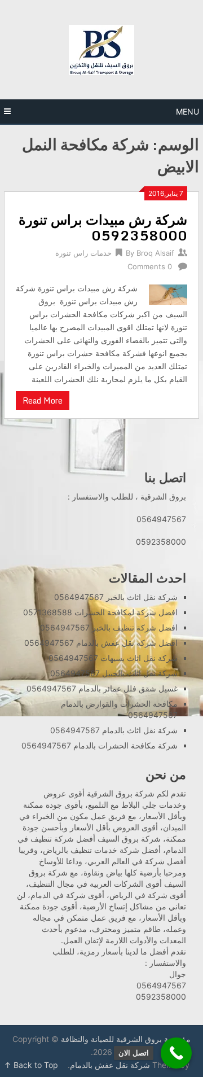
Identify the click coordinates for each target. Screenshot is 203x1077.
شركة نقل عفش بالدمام (110, 1065)
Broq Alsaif (155, 252)
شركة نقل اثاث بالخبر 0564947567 (116, 597)
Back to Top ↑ (31, 1065)
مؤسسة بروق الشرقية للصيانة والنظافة (126, 1039)
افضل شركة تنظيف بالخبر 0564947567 (109, 627)
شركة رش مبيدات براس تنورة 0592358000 (103, 227)
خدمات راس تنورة (83, 252)
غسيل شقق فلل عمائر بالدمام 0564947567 (102, 688)
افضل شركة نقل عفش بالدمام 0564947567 (101, 642)
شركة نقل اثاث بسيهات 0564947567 (113, 658)
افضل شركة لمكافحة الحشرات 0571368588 (100, 612)
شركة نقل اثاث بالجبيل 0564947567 (114, 673)
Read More (43, 400)
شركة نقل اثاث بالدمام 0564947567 (114, 730)
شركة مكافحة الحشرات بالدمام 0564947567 (99, 745)
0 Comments (149, 266)
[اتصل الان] (176, 1053)
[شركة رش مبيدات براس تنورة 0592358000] (168, 293)
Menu (187, 111)
